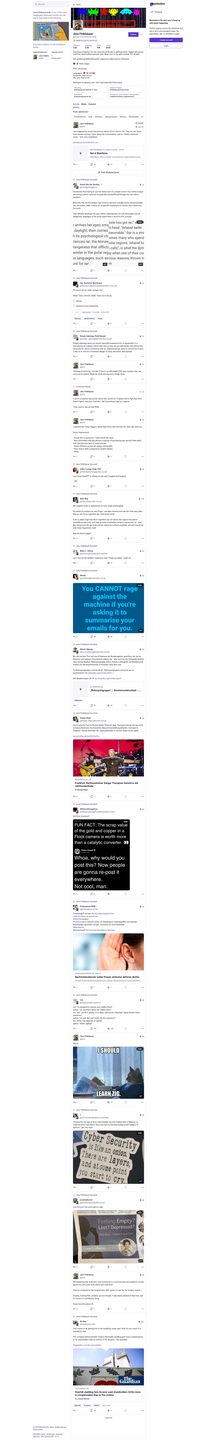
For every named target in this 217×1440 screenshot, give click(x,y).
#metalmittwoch (80, 117)
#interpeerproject (111, 117)
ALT (105, 264)
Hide (140, 222)
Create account (166, 40)
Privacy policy (38, 1429)
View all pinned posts (110, 172)
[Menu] (142, 34)
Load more (108, 1418)
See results (86, 312)
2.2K (75, 48)
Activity (76, 104)
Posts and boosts (80, 112)
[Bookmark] (125, 164)
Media (83, 104)
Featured (92, 104)
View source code (47, 1436)
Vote (77, 312)
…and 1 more (105, 1405)
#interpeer (98, 117)
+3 (142, 117)
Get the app (50, 1434)
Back (78, 4)
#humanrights (134, 117)
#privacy (123, 117)
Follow (133, 34)
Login (166, 46)
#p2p (90, 117)
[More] (142, 164)
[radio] (74, 301)
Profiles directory (61, 1427)
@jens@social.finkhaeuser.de (83, 37)
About (51, 1427)
